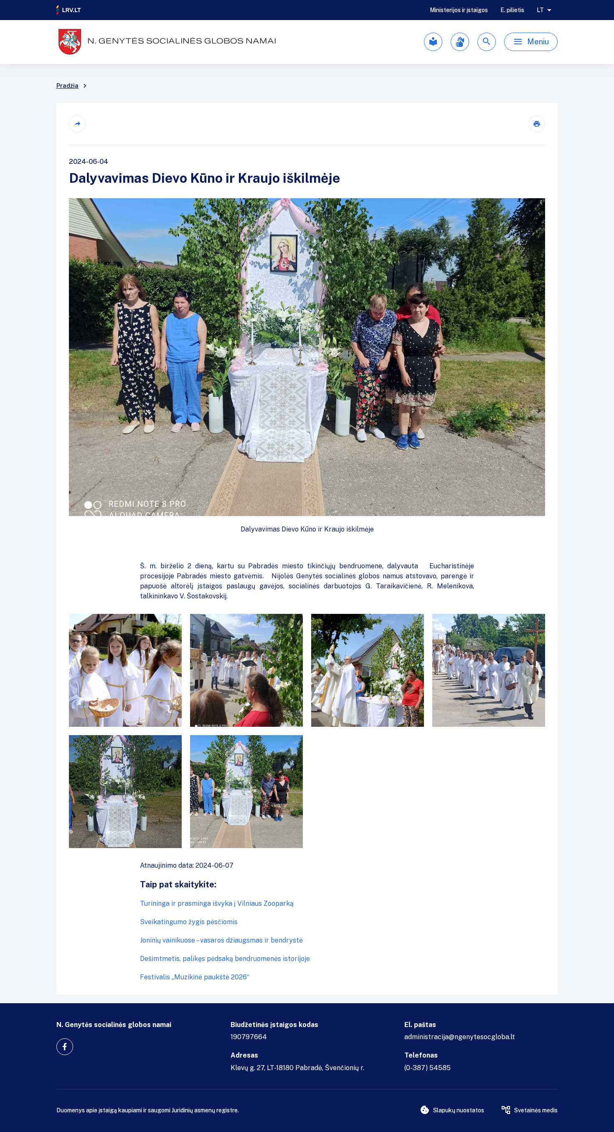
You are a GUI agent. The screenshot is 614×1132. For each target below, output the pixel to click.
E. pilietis (512, 10)
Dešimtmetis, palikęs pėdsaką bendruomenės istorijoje (225, 959)
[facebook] (64, 1046)
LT (540, 10)
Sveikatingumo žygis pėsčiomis (189, 922)
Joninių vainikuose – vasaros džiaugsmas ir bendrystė (221, 940)
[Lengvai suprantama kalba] (433, 42)
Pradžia (67, 85)
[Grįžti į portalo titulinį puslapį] (68, 10)
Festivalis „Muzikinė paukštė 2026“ (194, 977)
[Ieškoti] (486, 42)
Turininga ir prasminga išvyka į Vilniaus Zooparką (217, 903)
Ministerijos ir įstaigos (459, 10)
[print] (536, 123)
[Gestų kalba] (460, 42)
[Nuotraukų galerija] (307, 731)
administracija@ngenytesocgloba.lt (459, 1037)
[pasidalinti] (77, 123)
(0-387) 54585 (427, 1068)
